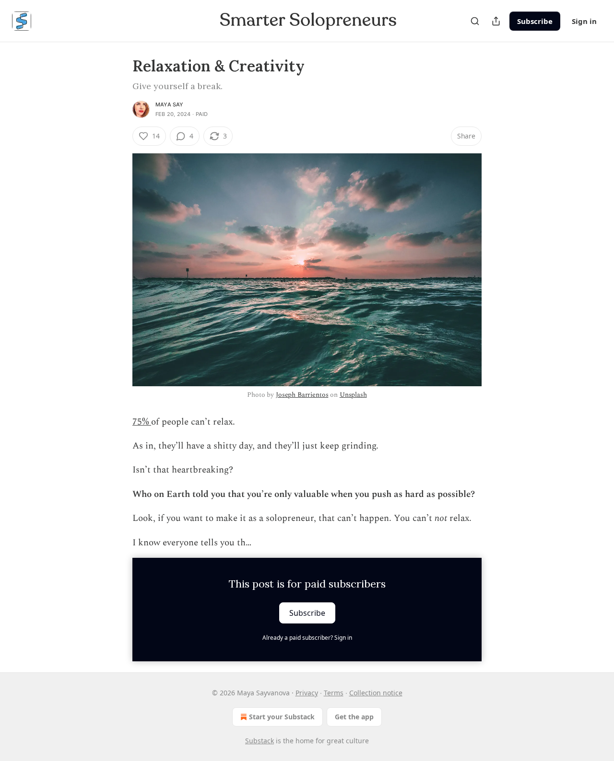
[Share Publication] (496, 21)
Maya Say (169, 104)
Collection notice (375, 692)
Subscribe (535, 21)
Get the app (354, 716)
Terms (333, 692)
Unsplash (353, 395)
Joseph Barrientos (302, 395)
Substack (259, 740)
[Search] (474, 21)
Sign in (584, 21)
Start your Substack (282, 716)
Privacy (306, 692)
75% (141, 422)
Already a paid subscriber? (307, 638)
